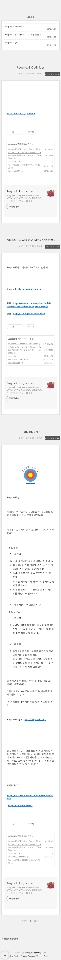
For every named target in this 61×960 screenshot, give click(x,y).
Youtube (39, 956)
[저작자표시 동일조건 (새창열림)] (38, 132)
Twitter (24, 956)
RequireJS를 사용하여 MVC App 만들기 (23, 34)
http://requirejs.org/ (30, 289)
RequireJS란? (11, 42)
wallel (44, 952)
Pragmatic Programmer (20, 191)
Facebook (32, 956)
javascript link (14, 161)
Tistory (27, 952)
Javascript (12, 144)
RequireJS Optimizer (14, 26)
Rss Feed (14, 956)
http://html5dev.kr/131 (20, 805)
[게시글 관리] (21, 132)
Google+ (47, 956)
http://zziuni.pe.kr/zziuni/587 (29, 313)
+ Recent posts (10, 938)
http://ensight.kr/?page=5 (21, 113)
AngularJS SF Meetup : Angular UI (23, 149)
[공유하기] (17, 132)
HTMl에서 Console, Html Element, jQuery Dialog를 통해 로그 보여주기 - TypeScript (24, 155)
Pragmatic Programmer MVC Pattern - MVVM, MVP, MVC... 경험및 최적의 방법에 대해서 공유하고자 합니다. (24, 198)
